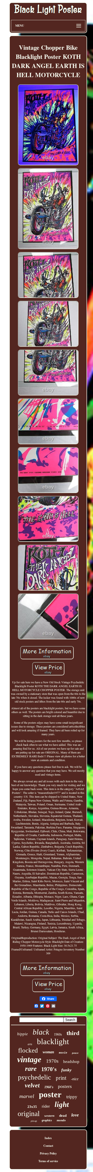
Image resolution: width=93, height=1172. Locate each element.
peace (75, 1052)
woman (48, 1052)
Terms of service (48, 1161)
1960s (58, 1034)
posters (65, 1086)
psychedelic (34, 1077)
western (49, 1115)
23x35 (32, 1107)
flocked (28, 1050)
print (61, 1078)
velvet (32, 1085)
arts (30, 1044)
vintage (29, 1059)
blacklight (53, 1041)
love (75, 1114)
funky (66, 1069)
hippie (22, 1034)
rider (46, 1106)
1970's (49, 1069)
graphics (47, 1120)
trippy (71, 1096)
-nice (74, 1079)
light (62, 1104)
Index (48, 1138)
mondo (61, 1120)
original (29, 1113)
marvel (26, 1096)
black (41, 1032)
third (73, 1033)
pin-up (34, 1121)
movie (63, 1052)
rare (30, 1068)
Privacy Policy (48, 1153)
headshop (71, 1061)
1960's (48, 1087)
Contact (48, 1146)
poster (50, 1094)
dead (63, 1115)
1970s (52, 1061)
